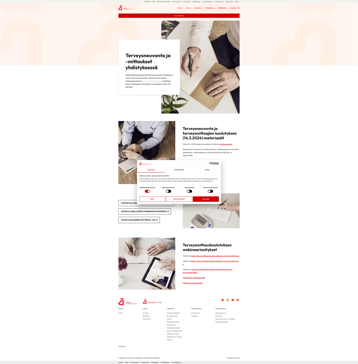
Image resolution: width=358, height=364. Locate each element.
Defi (153, 1)
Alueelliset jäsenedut (173, 322)
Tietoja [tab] (207, 170)
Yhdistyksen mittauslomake (194, 277)
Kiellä (152, 199)
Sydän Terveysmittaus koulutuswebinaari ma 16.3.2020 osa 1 (215, 256)
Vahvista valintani (179, 199)
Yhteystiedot (209, 8)
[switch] (168, 191)
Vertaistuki (146, 316)
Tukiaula (169, 340)
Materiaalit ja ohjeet (221, 322)
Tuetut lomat (147, 319)
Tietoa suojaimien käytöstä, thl (138, 220)
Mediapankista (226, 144)
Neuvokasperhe (176, 1)
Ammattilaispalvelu (207, 1)
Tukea (188, 8)
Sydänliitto (148, 1)
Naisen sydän (229, 1)
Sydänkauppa (196, 1)
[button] (238, 8)
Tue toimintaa (195, 313)
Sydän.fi (120, 362)
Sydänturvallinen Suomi (163, 1)
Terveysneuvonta (172, 316)
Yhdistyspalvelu (219, 1)
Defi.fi (126, 362)
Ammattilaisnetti (176, 362)
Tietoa (179, 8)
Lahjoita (233, 8)
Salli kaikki (205, 199)
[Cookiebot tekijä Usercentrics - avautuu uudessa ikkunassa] (211, 163)
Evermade (237, 358)
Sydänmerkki (186, 1)
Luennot (169, 319)
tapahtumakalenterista (151, 81)
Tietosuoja (194, 316)
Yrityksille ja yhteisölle (173, 328)
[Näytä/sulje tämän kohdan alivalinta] (183, 8)
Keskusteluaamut (220, 313)
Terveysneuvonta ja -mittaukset (225, 319)
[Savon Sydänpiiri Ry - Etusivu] (127, 300)
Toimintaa (197, 8)
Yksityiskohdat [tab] (179, 170)
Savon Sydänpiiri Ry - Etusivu (133, 7)
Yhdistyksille (222, 8)
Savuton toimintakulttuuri (174, 331)
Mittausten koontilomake (193, 283)
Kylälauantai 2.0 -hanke (174, 337)
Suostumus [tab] (151, 170)
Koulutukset (219, 316)
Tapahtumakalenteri (173, 313)
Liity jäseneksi (171, 325)
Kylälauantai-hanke (173, 334)
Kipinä (237, 1)
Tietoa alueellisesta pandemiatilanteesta (144, 211)
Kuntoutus (146, 313)
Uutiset (120, 313)
